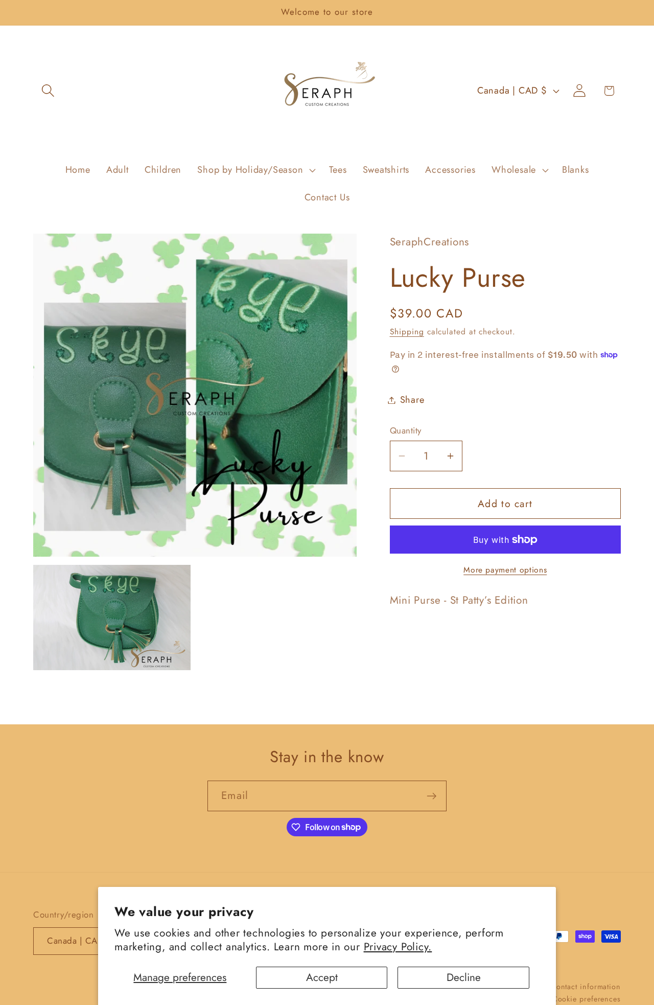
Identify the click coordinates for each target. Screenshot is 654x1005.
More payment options (505, 570)
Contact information (586, 986)
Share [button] (412, 399)
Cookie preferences (586, 998)
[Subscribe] (431, 796)
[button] (47, 90)
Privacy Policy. (398, 946)
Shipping (407, 331)
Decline (464, 977)
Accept (322, 977)
